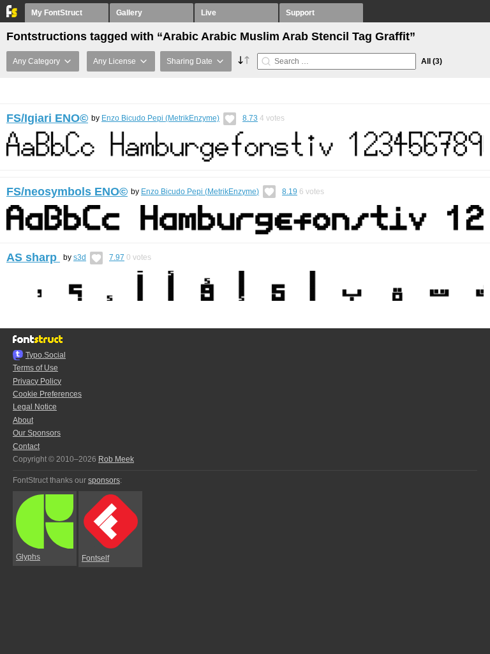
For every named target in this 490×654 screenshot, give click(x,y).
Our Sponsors (37, 433)
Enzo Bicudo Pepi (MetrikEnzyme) (160, 118)
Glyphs (28, 556)
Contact (26, 446)
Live (208, 12)
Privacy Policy (37, 381)
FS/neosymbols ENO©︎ (67, 191)
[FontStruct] (12, 14)
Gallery (129, 12)
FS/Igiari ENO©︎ (47, 118)
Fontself (95, 558)
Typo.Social (46, 355)
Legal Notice (35, 406)
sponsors (104, 480)
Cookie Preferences (47, 394)
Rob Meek (116, 459)
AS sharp (33, 257)
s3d (79, 257)
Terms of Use (35, 367)
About (23, 420)
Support (300, 12)
